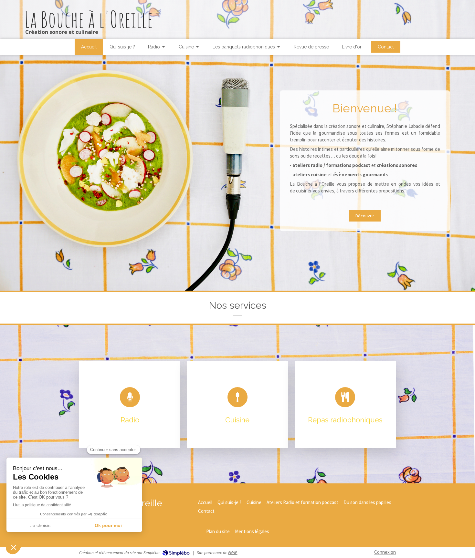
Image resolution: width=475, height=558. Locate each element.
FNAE (232, 552)
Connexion (385, 552)
